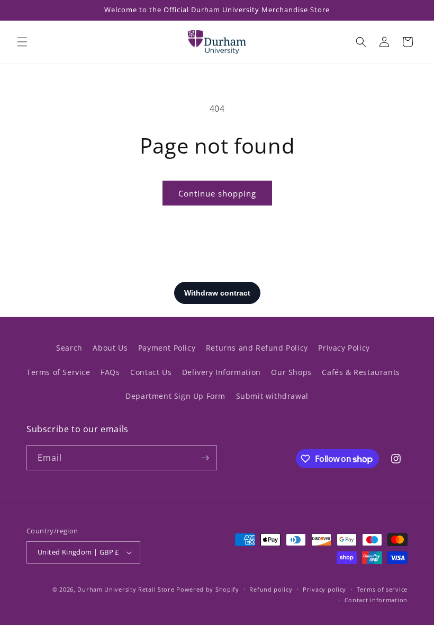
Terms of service (382, 589)
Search (69, 348)
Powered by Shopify (207, 589)
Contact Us (150, 372)
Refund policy (270, 589)
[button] (22, 41)
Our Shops (291, 372)
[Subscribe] (204, 457)
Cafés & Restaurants (361, 372)
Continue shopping (217, 193)
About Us (110, 348)
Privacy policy (324, 589)
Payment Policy (166, 348)
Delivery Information (221, 372)
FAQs (110, 372)
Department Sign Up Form (175, 396)
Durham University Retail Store (125, 589)
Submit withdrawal (272, 396)
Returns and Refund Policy (257, 348)
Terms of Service (58, 372)
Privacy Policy (343, 348)
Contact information (376, 600)
